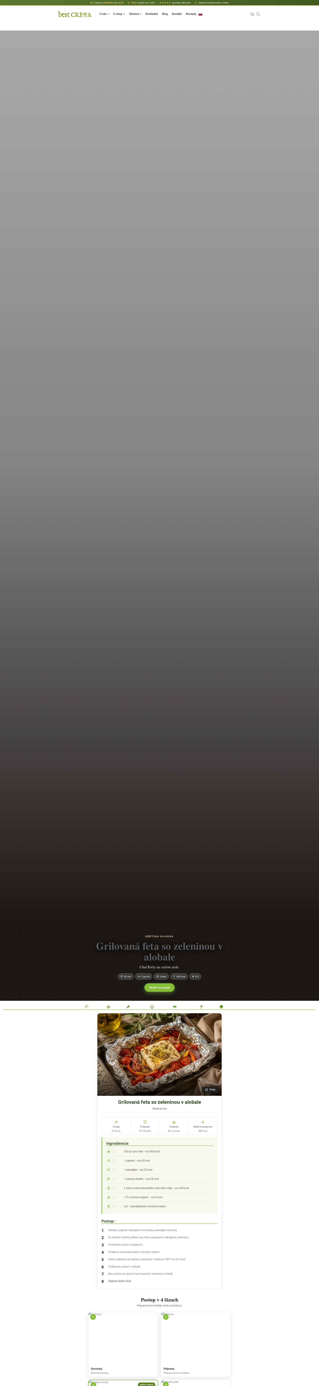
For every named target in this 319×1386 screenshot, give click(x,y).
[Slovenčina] (200, 14)
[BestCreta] (74, 14)
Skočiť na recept (159, 987)
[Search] (258, 14)
